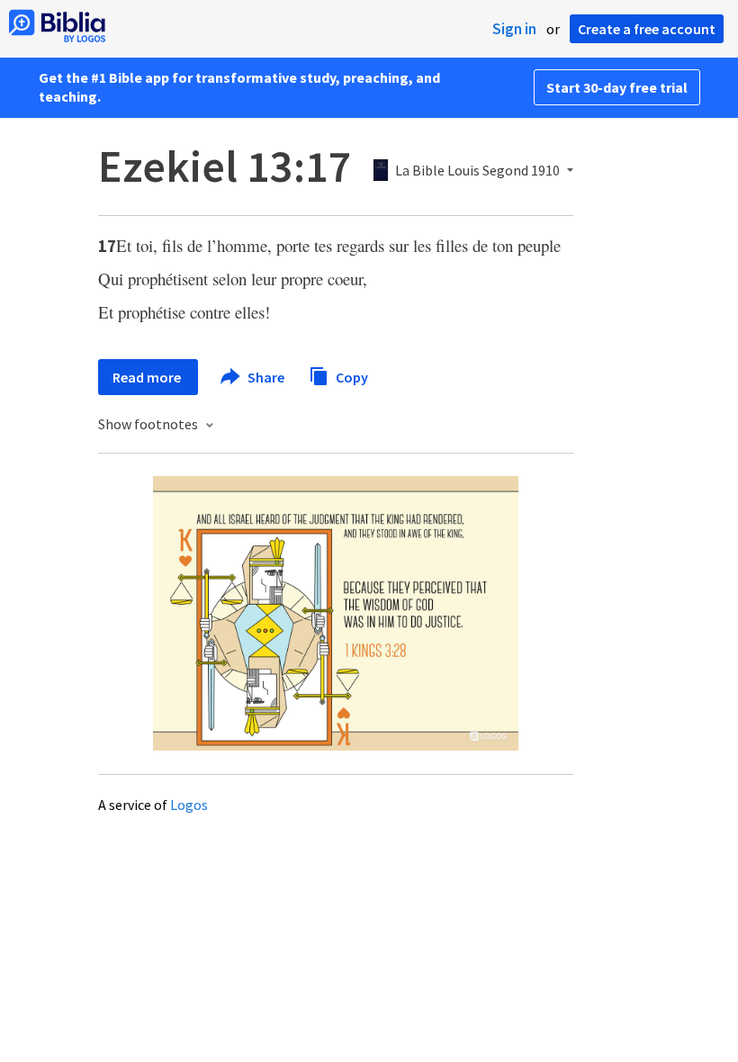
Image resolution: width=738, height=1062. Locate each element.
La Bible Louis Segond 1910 (477, 171)
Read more (148, 377)
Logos (189, 805)
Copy (350, 376)
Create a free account (647, 29)
